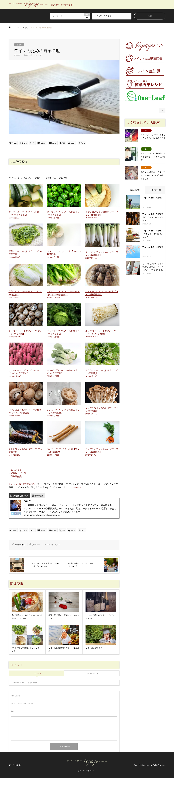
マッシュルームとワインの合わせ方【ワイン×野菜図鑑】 (25, 411)
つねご (22, 544)
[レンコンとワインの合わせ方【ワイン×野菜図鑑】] (64, 403)
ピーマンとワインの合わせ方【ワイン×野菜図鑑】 (63, 213)
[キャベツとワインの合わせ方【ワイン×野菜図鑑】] (64, 324)
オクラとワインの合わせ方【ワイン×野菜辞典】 (101, 372)
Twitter (9, 765)
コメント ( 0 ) (36, 673)
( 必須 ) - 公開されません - (23, 703)
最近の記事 (135, 190)
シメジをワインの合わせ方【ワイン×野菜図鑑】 (101, 409)
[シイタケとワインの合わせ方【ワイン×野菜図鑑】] (26, 324)
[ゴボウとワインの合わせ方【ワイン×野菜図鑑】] (64, 442)
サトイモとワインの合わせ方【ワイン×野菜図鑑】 (101, 293)
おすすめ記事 (155, 190)
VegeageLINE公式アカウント (23, 484)
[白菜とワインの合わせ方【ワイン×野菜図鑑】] (26, 284)
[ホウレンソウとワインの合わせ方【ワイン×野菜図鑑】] (64, 284)
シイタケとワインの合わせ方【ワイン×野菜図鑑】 (25, 332)
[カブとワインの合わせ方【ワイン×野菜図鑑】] (64, 244)
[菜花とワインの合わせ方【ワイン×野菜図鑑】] (26, 244)
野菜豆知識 (16, 476)
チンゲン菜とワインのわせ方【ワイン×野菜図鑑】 (63, 372)
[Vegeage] (87, 764)
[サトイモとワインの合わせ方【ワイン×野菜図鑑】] (102, 284)
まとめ (19, 44)
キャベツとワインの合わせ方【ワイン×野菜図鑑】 (63, 332)
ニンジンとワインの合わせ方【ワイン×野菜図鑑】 (101, 451)
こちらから (76, 487)
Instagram (17, 765)
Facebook (13, 765)
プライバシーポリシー (86, 771)
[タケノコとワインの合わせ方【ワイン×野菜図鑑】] (102, 205)
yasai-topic (36, 544)
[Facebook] (16, 514)
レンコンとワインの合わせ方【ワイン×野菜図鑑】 (63, 411)
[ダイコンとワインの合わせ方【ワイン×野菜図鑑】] (102, 245)
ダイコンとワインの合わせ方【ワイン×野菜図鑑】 (101, 254)
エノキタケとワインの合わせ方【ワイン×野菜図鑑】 (100, 332)
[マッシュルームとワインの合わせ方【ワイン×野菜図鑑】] (26, 403)
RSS (20, 765)
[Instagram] (19, 514)
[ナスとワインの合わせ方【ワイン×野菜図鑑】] (26, 442)
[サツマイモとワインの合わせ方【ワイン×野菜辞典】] (26, 363)
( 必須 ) (15, 695)
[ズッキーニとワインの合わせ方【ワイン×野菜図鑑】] (26, 205)
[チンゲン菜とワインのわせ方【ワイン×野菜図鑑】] (64, 363)
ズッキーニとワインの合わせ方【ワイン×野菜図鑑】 (24, 213)
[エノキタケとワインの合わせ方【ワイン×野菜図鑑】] (102, 324)
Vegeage (146, 765)
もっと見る (16, 469)
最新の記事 (39, 495)
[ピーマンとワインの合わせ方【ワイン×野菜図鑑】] (64, 205)
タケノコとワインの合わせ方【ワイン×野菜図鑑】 (101, 213)
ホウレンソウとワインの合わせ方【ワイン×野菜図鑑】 (63, 293)
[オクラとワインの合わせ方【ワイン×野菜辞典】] (102, 363)
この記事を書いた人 (20, 495)
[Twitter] (12, 514)
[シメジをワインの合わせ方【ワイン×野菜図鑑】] (102, 401)
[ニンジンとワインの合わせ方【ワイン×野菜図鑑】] (102, 442)
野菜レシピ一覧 (18, 473)
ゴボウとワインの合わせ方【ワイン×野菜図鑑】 (63, 451)
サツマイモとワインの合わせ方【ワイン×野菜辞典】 (24, 372)
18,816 (57, 544)
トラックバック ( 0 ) (91, 673)
